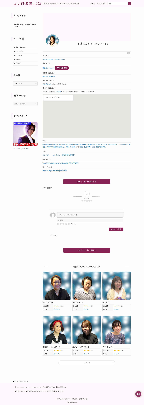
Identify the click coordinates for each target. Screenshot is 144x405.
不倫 (54, 144)
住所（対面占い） (48, 80)
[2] (60, 224)
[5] (68, 224)
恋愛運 (96, 144)
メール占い (19, 55)
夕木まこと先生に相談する (86, 181)
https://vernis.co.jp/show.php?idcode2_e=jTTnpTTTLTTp (60, 163)
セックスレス (67, 147)
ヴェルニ (56, 309)
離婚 (47, 144)
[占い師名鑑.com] (27, 3)
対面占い (52, 59)
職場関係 (103, 147)
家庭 (81, 144)
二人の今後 (121, 144)
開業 (97, 147)
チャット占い (60, 59)
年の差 (58, 144)
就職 (81, 147)
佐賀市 (49, 84)
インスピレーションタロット (52, 155)
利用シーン (46, 141)
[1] (58, 224)
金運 (67, 144)
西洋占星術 (65, 155)
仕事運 (71, 144)
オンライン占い (20, 47)
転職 (85, 147)
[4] (66, 224)
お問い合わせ (83, 399)
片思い (106, 144)
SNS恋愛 (53, 147)
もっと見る (86, 363)
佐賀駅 (59, 91)
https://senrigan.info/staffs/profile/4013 (55, 171)
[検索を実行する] (129, 3)
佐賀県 (45, 84)
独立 (93, 147)
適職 (73, 147)
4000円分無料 (62, 68)
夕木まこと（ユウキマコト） (93, 43)
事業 (88, 147)
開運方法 (91, 144)
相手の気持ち (113, 144)
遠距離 (63, 144)
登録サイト (46, 63)
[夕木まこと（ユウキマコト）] (52, 41)
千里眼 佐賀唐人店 (49, 76)
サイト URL (46, 159)
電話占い (45, 59)
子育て (85, 144)
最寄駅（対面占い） (49, 88)
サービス (45, 56)
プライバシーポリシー (63, 399)
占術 (44, 151)
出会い (101, 144)
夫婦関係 (59, 147)
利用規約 (74, 399)
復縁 (50, 144)
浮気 (127, 144)
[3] (63, 224)
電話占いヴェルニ (48, 68)
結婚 (44, 144)
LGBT (48, 147)
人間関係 (77, 144)
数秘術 (72, 155)
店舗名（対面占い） (49, 73)
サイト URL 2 (47, 167)
